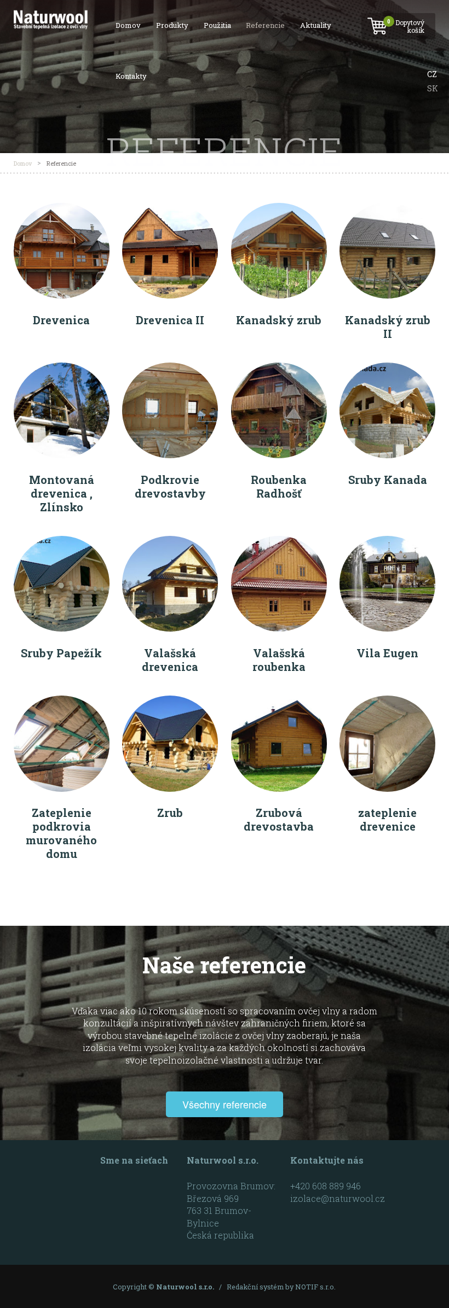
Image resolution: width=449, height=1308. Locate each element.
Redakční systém (255, 1286)
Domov (128, 25)
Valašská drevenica (170, 660)
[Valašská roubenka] (279, 542)
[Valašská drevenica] (170, 542)
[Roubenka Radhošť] (279, 369)
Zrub (170, 812)
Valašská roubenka (279, 660)
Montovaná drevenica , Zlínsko (61, 493)
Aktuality (315, 25)
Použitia (217, 25)
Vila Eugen (387, 653)
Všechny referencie (224, 1104)
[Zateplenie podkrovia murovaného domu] (62, 702)
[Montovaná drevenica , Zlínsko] (62, 369)
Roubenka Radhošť (279, 486)
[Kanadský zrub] (279, 209)
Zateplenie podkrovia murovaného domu (61, 833)
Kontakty (131, 76)
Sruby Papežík (61, 653)
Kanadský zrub (278, 320)
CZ (432, 74)
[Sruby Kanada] (387, 369)
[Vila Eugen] (387, 542)
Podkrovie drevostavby (170, 486)
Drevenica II (170, 320)
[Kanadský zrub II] (387, 209)
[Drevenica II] (170, 209)
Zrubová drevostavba (279, 819)
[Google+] (137, 1190)
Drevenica (61, 320)
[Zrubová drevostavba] (279, 702)
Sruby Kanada (387, 479)
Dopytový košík (406, 26)
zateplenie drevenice (387, 819)
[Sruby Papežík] (62, 542)
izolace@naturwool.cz (337, 1198)
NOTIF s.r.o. (315, 1286)
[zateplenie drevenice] (387, 702)
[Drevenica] (62, 209)
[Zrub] (170, 702)
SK (432, 88)
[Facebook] (112, 1190)
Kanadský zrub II (387, 327)
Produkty (172, 25)
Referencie (265, 25)
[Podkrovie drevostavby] (170, 369)
